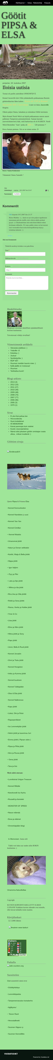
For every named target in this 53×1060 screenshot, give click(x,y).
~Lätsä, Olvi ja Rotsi (15, 713)
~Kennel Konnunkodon (16, 508)
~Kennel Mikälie (13, 786)
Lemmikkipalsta (14, 994)
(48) (14, 392)
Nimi (7, 250)
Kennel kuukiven (15, 680)
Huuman (13, 368)
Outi (9, 981)
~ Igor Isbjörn (12, 568)
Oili (10, 215)
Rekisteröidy (37, 3)
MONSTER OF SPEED (17, 806)
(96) (14, 400)
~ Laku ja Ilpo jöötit (15, 581)
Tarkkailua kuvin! (17, 371)
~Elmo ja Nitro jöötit (15, 627)
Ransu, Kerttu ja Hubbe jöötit (20, 607)
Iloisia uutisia (16, 87)
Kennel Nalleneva (15, 700)
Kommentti (8, 274)
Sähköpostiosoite (16, 258)
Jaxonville (45, 105)
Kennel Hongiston (15, 667)
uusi (26, 515)
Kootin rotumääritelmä (19, 429)
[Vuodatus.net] (11, 1054)
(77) (14, 397)
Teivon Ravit (14, 1014)
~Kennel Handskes (15, 515)
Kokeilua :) (14, 353)
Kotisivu (24, 266)
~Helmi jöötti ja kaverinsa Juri (19, 733)
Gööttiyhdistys (14, 987)
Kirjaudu (47, 3)
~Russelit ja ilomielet (15, 799)
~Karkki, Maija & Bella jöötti (18, 554)
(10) (14, 385)
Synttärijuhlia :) (16, 358)
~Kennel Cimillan (14, 528)
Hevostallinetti (14, 1021)
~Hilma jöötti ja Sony (15, 634)
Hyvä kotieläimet (17, 421)
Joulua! (13, 356)
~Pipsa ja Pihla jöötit (15, 746)
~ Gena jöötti (12, 760)
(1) (13, 405)
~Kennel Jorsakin (14, 654)
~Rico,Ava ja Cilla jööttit (16, 594)
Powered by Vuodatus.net (41, 1057)
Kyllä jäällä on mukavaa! (20, 366)
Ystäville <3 (15, 350)
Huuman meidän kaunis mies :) (23, 363)
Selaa (30, 3)
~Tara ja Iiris (12, 766)
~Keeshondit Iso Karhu (16, 793)
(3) (13, 382)
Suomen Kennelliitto (16, 1034)
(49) (14, 390)
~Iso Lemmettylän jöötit (16, 726)
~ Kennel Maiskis (14, 535)
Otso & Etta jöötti (15, 693)
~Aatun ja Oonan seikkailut (18, 548)
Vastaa (10, 236)
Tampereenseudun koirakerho (20, 1001)
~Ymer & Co (12, 614)
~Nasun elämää (13, 813)
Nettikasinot (20, 3)
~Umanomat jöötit (14, 541)
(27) (14, 387)
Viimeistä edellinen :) (18, 348)
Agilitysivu (12, 1007)
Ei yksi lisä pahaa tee (19, 416)
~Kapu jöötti (12, 707)
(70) (14, 395)
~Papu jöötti (12, 640)
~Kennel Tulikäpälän (15, 687)
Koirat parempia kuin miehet (21, 426)
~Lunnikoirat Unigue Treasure (19, 779)
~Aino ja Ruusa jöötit (15, 753)
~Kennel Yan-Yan (14, 521)
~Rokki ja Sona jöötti (15, 601)
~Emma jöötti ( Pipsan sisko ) (19, 740)
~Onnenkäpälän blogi (16, 826)
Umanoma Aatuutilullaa (16, 890)
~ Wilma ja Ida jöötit (15, 587)
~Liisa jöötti (11, 620)
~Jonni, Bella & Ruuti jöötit (17, 647)
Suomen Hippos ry (15, 1027)
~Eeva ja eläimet (14, 819)
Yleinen (17, 194)
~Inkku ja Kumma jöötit (16, 674)
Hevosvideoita (16, 419)
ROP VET (14, 361)
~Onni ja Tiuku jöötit (15, 660)
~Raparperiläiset (14, 720)
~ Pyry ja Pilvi (12, 574)
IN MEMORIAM (16, 424)
